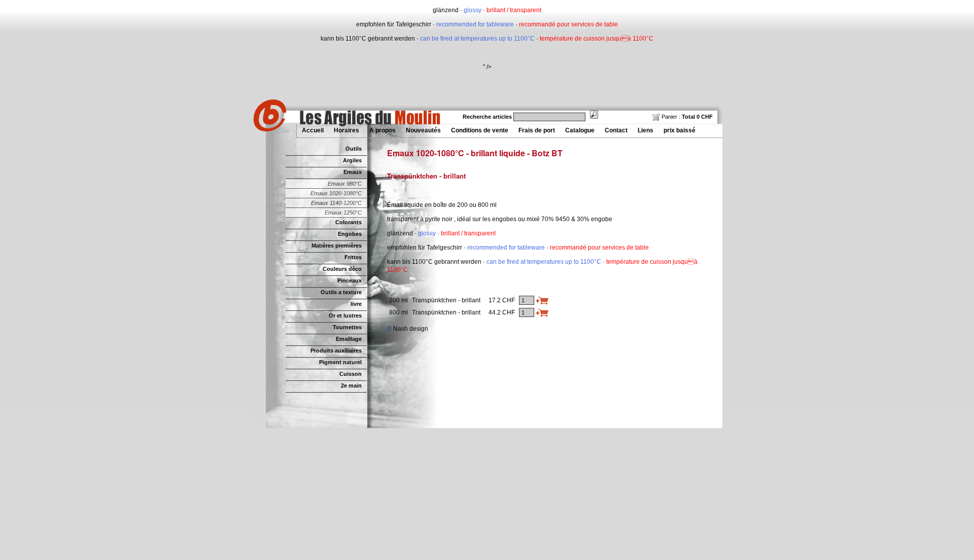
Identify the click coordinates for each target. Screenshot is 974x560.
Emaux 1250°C (343, 212)
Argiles (352, 160)
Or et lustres (345, 315)
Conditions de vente (479, 130)
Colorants (348, 222)
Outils (353, 149)
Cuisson (350, 374)
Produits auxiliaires (336, 350)
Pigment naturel (340, 362)
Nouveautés (423, 130)
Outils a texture (341, 292)
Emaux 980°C (345, 184)
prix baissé (679, 130)
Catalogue (580, 130)
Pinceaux (349, 280)
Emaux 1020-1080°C (336, 193)
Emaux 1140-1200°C (336, 203)
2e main (351, 385)
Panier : (686, 117)
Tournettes (347, 327)
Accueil (313, 130)
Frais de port (536, 130)
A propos (382, 130)
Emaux (352, 172)
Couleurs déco (342, 269)
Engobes (350, 234)
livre (356, 304)
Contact (616, 130)
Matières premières (336, 245)
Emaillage (349, 339)
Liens (645, 130)
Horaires (346, 130)
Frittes (353, 257)
